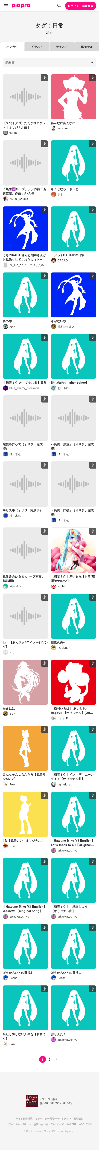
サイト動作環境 (24, 1118)
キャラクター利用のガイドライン (53, 1118)
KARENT (71, 1124)
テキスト (61, 46)
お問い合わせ (41, 1124)
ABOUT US (85, 1124)
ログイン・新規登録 (80, 6)
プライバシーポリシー (19, 1124)
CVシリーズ (57, 1124)
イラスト (37, 46)
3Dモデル (87, 46)
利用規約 (78, 1118)
